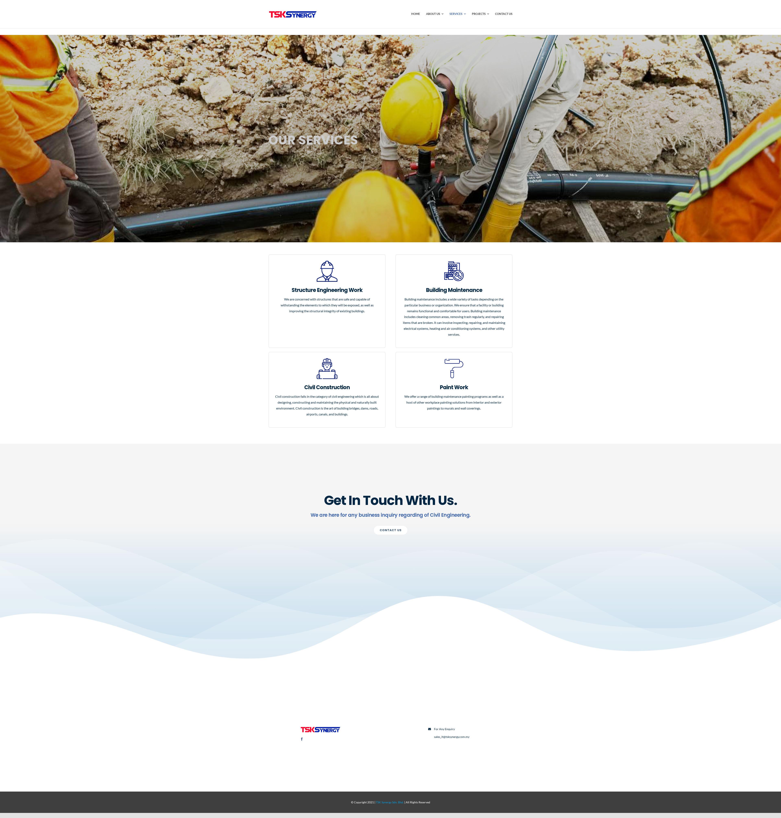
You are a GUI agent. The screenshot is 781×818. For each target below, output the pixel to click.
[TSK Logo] (292, 10)
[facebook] (301, 739)
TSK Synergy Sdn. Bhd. (390, 802)
